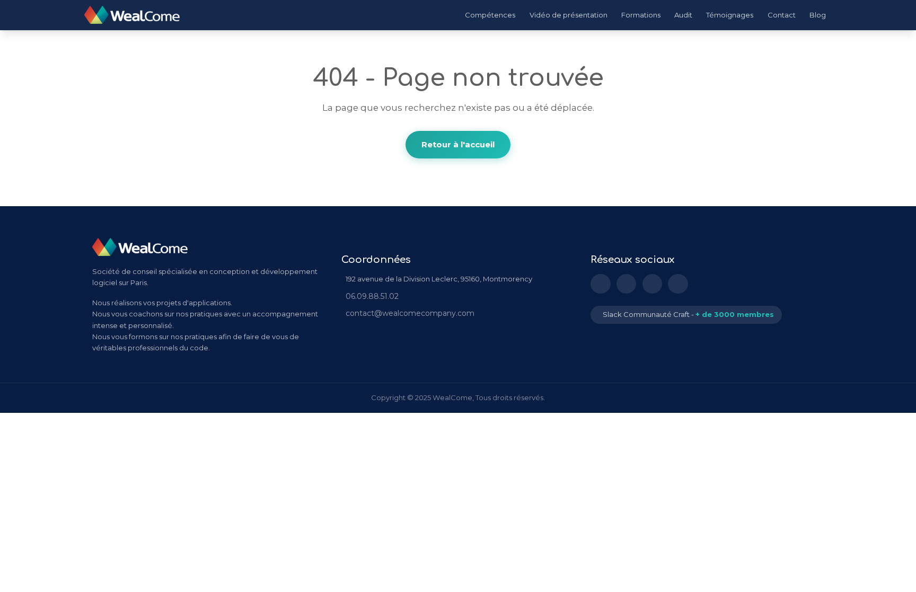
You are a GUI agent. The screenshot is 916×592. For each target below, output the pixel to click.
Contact (782, 15)
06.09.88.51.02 (372, 296)
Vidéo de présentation (568, 15)
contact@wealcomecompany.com (410, 313)
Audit (683, 15)
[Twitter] (626, 284)
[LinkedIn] (601, 284)
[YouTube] (652, 284)
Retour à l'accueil (458, 144)
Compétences (490, 15)
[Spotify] (678, 284)
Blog (817, 15)
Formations (640, 15)
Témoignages (729, 15)
